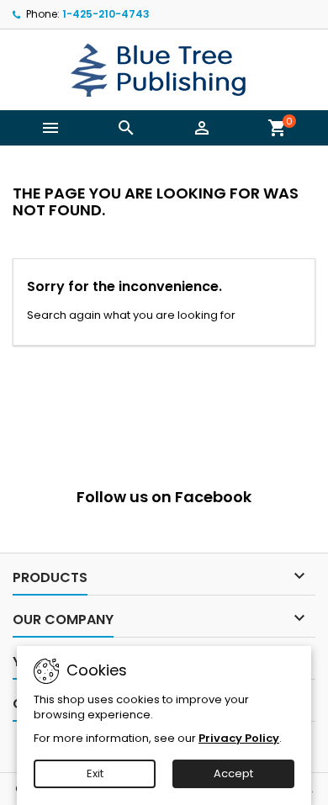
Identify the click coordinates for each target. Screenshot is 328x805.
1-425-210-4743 (106, 14)
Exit (95, 773)
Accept (233, 773)
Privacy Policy (238, 738)
